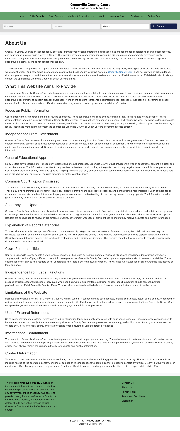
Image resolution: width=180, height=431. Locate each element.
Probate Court (154, 16)
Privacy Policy (129, 391)
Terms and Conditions (133, 396)
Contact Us (128, 382)
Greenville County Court (90, 5)
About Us (127, 387)
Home (21, 16)
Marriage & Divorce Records (81, 16)
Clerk (101, 16)
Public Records (37, 16)
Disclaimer (127, 400)
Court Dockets (56, 16)
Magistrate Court (117, 16)
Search (160, 26)
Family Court (137, 16)
